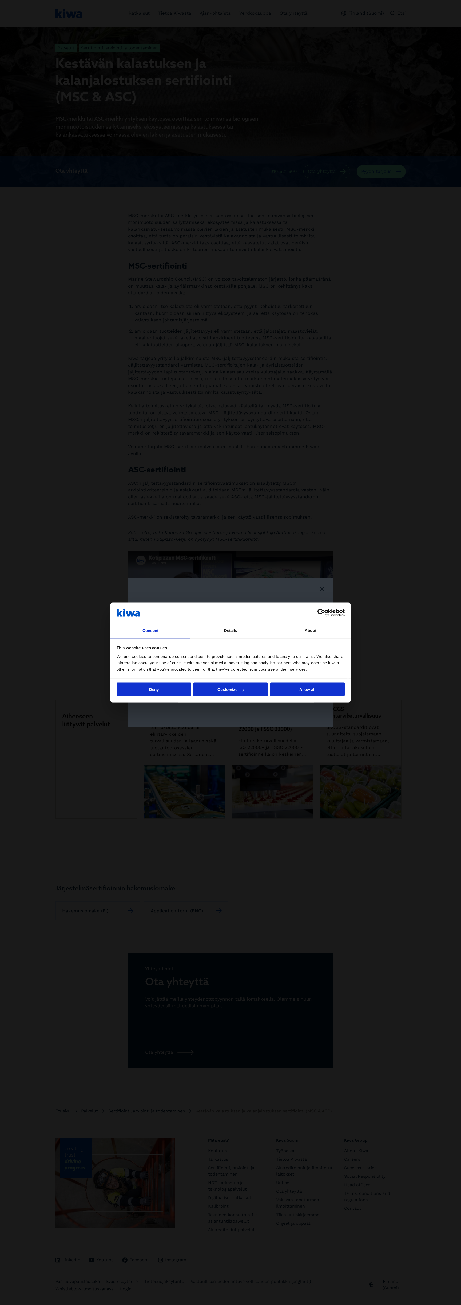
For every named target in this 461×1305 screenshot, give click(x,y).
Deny (154, 689)
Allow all (307, 689)
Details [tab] (230, 630)
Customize (227, 689)
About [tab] (310, 630)
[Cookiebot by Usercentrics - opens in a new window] (321, 613)
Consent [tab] (150, 630)
